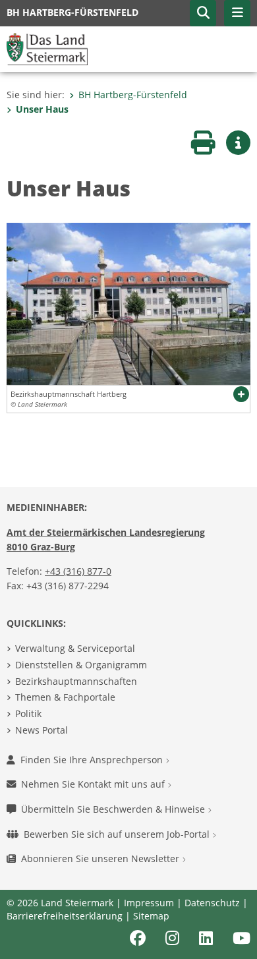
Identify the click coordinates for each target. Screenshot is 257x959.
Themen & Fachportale (65, 697)
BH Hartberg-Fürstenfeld (132, 94)
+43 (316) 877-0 (78, 571)
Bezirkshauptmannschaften (76, 681)
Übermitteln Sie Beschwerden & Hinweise (114, 809)
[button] (203, 13)
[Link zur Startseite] (47, 48)
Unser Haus (42, 109)
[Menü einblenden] (237, 13)
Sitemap (151, 916)
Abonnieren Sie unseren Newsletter (101, 858)
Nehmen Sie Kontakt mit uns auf (94, 784)
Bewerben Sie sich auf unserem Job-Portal (118, 834)
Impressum (149, 902)
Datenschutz (212, 902)
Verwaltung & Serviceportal (75, 648)
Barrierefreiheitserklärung (65, 916)
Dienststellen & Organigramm (81, 664)
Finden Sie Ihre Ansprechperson (92, 759)
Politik (28, 713)
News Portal (41, 730)
